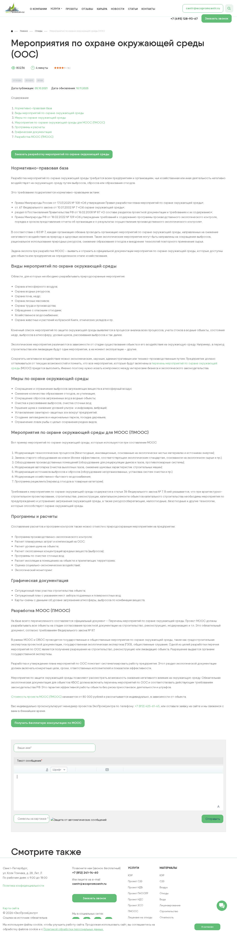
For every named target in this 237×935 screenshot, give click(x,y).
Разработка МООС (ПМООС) (34, 136)
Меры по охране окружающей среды (40, 117)
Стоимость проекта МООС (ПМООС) (36, 696)
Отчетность (166, 917)
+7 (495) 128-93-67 (184, 18)
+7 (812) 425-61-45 (147, 706)
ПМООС (133, 911)
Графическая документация (33, 132)
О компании (38, 9)
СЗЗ (162, 881)
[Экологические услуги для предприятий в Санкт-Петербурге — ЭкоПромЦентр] (14, 8)
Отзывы (87, 9)
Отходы (17, 80)
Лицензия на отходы (140, 917)
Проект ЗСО (135, 905)
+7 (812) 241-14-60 (85, 872)
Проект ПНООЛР (138, 893)
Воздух (29, 80)
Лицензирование (170, 905)
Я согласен (207, 926)
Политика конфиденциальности (23, 885)
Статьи (133, 9)
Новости (117, 9)
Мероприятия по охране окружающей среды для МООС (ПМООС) (60, 122)
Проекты (72, 9)
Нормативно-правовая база (33, 108)
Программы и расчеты (30, 127)
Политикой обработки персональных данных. (74, 929)
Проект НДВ (135, 887)
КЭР (162, 875)
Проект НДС (135, 899)
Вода (40, 80)
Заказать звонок (216, 18)
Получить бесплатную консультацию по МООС (48, 723)
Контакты (148, 9)
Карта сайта (11, 908)
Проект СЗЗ (135, 881)
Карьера (102, 9)
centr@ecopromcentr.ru (203, 8)
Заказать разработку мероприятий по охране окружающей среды (62, 154)
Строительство (169, 911)
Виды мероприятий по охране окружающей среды (49, 113)
